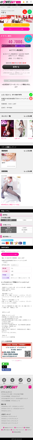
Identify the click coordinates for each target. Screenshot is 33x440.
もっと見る (27, 116)
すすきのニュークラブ (17, 406)
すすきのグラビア (15, 396)
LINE (6, 364)
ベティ (3, 12)
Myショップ (17, 25)
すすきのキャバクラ (6, 406)
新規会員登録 (17, 432)
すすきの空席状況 (5, 396)
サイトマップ (19, 427)
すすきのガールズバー (18, 408)
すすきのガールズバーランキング (9, 423)
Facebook (7, 369)
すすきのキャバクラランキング (9, 416)
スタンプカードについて (18, 430)
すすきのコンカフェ (6, 411)
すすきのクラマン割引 (6, 394)
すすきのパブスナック (6, 408)
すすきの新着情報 (5, 400)
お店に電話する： (11, 94)
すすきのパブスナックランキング (9, 421)
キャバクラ (14, 7)
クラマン (3, 7)
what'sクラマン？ (9, 427)
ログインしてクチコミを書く (17, 29)
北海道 (18, 2)
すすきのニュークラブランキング (9, 418)
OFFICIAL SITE (10, 265)
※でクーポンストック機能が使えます (16, 85)
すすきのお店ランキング (22, 398)
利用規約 (27, 427)
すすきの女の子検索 (18, 394)
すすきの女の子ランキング (8, 398)
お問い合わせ (6, 430)
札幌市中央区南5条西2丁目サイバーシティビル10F (15, 99)
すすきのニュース (15, 400)
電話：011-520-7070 (7, 258)
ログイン (29, 430)
